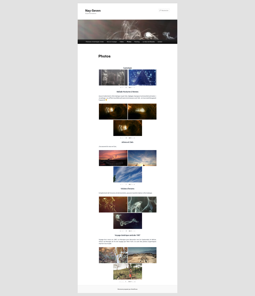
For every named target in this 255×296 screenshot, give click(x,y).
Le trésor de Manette (149, 42)
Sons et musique (112, 42)
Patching (136, 42)
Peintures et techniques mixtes (95, 42)
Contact (160, 42)
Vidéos (122, 42)
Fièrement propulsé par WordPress (127, 289)
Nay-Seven (93, 10)
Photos (129, 42)
